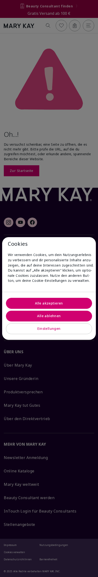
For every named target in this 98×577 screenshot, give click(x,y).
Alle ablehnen (49, 316)
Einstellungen (48, 328)
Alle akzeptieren (49, 303)
